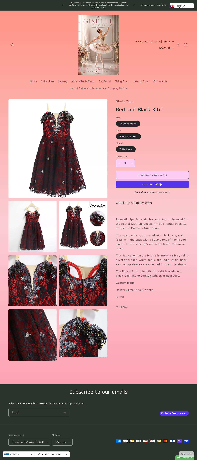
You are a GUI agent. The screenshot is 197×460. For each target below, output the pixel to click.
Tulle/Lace (125, 149)
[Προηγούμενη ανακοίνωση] (63, 5)
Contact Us (186, 458)
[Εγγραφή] (65, 412)
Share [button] (123, 306)
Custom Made (128, 123)
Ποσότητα (121, 156)
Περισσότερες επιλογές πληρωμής (152, 192)
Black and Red (128, 136)
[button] (12, 44)
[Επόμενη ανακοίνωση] (134, 5)
